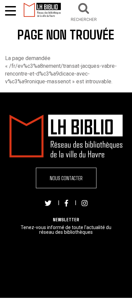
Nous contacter (66, 178)
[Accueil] (42, 10)
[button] (84, 11)
